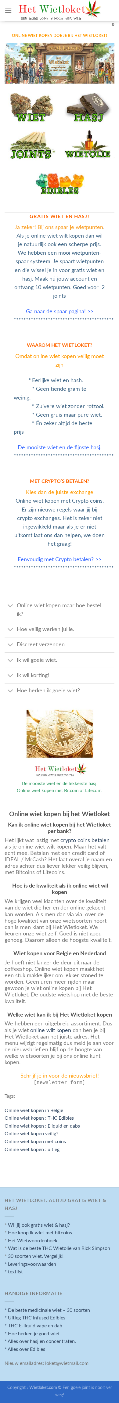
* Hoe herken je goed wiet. (33, 1333)
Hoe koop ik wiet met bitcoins (40, 1232)
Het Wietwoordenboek (32, 1240)
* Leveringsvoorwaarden (30, 1264)
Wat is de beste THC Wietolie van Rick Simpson (59, 1248)
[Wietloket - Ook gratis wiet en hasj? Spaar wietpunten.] (59, 13)
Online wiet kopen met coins (35, 1141)
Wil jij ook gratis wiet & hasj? (39, 1225)
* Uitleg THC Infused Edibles (35, 1317)
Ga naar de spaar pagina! (56, 311)
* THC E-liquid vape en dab (33, 1325)
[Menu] (8, 10)
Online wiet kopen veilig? (31, 1133)
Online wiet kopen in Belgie (34, 1110)
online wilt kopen (50, 1030)
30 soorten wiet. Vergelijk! (35, 1256)
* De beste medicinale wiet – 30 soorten (47, 1310)
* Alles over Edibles (25, 1349)
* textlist (14, 1271)
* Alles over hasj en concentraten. (40, 1341)
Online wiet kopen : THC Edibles (39, 1118)
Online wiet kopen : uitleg (32, 1149)
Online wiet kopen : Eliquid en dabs (42, 1126)
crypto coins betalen (85, 840)
